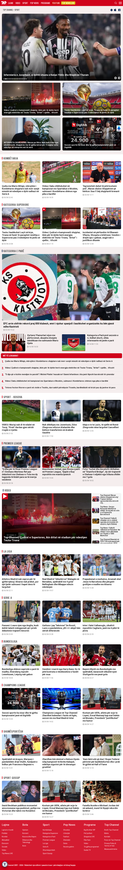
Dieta (65, 843)
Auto (24, 846)
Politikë (4, 833)
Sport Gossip (11, 778)
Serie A (7, 598)
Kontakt (107, 837)
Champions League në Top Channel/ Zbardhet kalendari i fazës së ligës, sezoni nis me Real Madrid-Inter (60, 717)
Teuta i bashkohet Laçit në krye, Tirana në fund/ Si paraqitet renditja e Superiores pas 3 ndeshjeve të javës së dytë (21, 238)
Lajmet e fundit (7, 830)
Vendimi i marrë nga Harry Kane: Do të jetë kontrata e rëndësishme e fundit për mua (61, 673)
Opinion (25, 830)
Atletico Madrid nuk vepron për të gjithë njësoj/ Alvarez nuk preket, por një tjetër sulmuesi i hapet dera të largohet (20, 584)
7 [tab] (14, 78)
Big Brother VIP (89, 830)
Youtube (56, 3)
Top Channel (111, 824)
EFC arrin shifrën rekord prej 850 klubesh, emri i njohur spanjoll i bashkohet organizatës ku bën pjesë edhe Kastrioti (58, 326)
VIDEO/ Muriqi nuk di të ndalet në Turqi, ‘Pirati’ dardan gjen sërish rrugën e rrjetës (18, 428)
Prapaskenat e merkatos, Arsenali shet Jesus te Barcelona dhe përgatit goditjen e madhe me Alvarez (102, 583)
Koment (25, 833)
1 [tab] (4, 78)
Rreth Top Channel (111, 830)
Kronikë (4, 837)
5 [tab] (11, 78)
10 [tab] (19, 78)
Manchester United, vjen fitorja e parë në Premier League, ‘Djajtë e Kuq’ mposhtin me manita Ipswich (61, 473)
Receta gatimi (68, 847)
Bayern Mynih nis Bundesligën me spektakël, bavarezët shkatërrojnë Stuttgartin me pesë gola (100, 673)
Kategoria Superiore (16, 204)
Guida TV (87, 850)
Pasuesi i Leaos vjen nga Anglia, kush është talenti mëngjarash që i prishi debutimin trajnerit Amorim (20, 629)
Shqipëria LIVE (89, 837)
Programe (45, 3)
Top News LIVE (68, 3)
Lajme (10, 3)
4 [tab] (9, 78)
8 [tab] (16, 78)
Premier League (12, 443)
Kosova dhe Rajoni (29, 837)
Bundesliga (10, 641)
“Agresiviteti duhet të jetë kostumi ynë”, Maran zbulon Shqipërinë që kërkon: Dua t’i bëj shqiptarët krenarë (101, 190)
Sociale (4, 847)
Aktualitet (5, 840)
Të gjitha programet (91, 847)
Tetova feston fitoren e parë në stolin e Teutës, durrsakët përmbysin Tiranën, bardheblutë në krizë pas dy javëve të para (60, 387)
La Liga (7, 551)
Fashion (66, 837)
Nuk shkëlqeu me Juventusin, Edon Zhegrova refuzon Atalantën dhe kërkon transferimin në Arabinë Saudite (59, 430)
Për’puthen (88, 833)
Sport (25, 3)
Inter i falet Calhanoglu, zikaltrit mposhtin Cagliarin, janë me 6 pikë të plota (101, 629)
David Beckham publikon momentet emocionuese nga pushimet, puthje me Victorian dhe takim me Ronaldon (21, 809)
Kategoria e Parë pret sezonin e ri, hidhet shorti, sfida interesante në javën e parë (102, 339)
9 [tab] (17, 78)
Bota (25, 824)
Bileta (106, 833)
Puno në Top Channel (112, 840)
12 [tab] (22, 78)
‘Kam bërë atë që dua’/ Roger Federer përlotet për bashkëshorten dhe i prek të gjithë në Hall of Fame (101, 763)
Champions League (14, 685)
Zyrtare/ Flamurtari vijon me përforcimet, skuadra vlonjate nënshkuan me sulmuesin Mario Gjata (42, 341)
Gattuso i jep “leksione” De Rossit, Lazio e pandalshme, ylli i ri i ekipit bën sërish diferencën (61, 629)
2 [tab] (5, 78)
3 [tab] (7, 78)
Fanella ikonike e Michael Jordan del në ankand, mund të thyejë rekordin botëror (101, 809)
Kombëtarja (10, 158)
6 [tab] (12, 78)
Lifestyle (66, 833)
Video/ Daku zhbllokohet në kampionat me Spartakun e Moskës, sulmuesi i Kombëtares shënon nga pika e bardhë (60, 191)
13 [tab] (24, 78)
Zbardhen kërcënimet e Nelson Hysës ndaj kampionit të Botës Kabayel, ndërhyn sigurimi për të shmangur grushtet (60, 765)
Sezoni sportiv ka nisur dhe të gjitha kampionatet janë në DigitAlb (20, 716)
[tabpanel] (61, 47)
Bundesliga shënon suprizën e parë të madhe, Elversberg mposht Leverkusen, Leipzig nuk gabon (20, 673)
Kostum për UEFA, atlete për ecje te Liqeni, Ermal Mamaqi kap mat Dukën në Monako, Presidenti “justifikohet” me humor (101, 718)
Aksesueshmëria (110, 849)
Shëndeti (66, 840)
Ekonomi (5, 843)
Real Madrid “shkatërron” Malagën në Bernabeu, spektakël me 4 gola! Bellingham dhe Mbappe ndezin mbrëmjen (60, 584)
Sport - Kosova (12, 397)
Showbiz (66, 830)
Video (17, 3)
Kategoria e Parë (13, 251)
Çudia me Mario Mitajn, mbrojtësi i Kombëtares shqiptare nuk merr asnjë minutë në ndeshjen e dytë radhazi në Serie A (20, 191)
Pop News (34, 3)
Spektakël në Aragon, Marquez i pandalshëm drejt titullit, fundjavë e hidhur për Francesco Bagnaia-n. (19, 763)
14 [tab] (26, 78)
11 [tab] (21, 78)
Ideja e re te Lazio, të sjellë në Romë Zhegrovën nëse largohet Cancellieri (101, 427)
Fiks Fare (87, 840)
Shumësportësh (13, 731)
